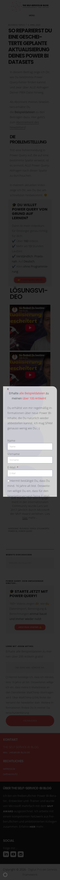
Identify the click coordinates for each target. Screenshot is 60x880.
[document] (30, 440)
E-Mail (11, 467)
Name (11, 441)
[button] (5, 875)
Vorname (13, 454)
